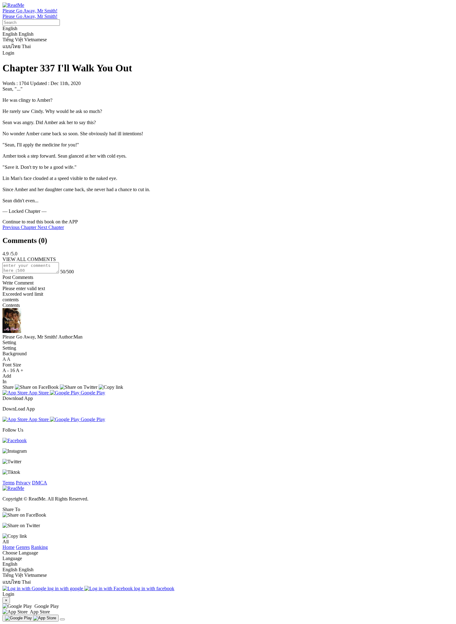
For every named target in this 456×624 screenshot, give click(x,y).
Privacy (23, 482)
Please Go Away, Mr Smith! (29, 10)
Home (8, 547)
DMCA (39, 482)
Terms (8, 482)
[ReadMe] (13, 5)
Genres (23, 547)
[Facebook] (14, 440)
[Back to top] (62, 619)
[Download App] (30, 618)
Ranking (39, 547)
